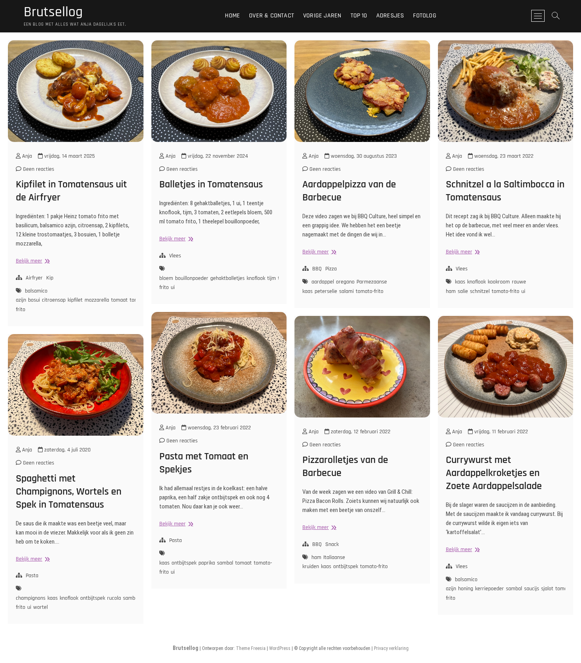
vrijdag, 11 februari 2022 (500, 431)
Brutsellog (53, 12)
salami (346, 291)
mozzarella (97, 300)
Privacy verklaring (391, 648)
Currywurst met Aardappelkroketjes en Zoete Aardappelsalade (494, 473)
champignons (30, 598)
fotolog (424, 15)
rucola (114, 598)
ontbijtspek (184, 563)
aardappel (322, 281)
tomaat (119, 300)
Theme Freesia (251, 648)
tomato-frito (369, 291)
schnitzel (480, 291)
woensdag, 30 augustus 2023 (363, 156)
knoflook (256, 278)
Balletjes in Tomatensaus (211, 184)
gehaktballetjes (227, 278)
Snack (332, 544)
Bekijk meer (32, 261)
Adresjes (390, 15)
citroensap (54, 300)
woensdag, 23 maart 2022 (503, 156)
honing (465, 588)
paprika (206, 563)
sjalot (547, 588)
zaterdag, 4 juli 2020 (67, 449)
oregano (345, 281)
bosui (34, 300)
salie (463, 291)
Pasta (175, 540)
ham (316, 557)
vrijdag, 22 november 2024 (217, 156)
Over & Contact (271, 15)
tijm (271, 278)
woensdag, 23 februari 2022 (218, 427)
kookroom (499, 281)
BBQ (317, 268)
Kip (49, 277)
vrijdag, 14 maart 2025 (69, 156)
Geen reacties (37, 169)
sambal (225, 563)
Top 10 (359, 15)
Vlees (175, 255)
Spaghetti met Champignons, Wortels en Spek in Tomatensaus (68, 491)
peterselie (326, 291)
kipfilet (75, 300)
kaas (460, 281)
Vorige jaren (322, 15)
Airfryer (34, 277)
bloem (166, 278)
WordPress (279, 648)
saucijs (531, 588)
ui (173, 287)
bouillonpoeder (191, 278)
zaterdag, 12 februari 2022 (359, 431)
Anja (26, 156)
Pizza (331, 268)
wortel (40, 607)
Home (232, 15)
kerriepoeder (489, 588)
